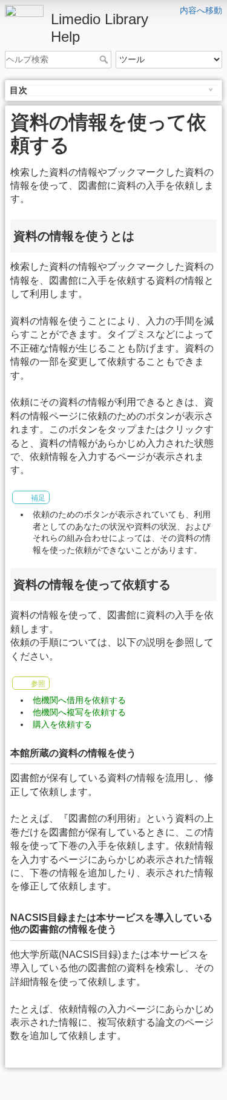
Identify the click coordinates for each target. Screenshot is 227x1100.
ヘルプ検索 (105, 59)
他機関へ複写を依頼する (79, 712)
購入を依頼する (62, 724)
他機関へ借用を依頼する (79, 700)
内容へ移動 (201, 10)
